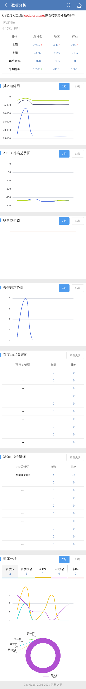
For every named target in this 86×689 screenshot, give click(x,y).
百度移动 (26, 571)
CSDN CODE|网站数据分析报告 (38, 15)
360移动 (59, 571)
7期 (64, 86)
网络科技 (9, 22)
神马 (76, 571)
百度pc (10, 571)
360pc (42, 571)
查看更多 (75, 355)
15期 (78, 86)
